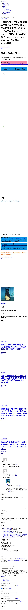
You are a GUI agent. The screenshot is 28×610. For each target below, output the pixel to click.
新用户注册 (6, 580)
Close (2, 608)
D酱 (7, 484)
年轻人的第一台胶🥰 (8, 528)
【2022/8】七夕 (7, 529)
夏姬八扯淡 (6, 5)
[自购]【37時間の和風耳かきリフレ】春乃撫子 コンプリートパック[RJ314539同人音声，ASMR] (13, 347)
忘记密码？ (9, 588)
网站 (2, 516)
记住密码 (4, 588)
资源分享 (5, 7)
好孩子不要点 (9, 10)
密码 (2, 585)
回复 (16, 464)
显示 (17, 585)
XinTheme (10, 560)
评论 (2, 499)
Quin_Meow (3, 303)
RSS (4, 14)
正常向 (7, 9)
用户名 (2, 583)
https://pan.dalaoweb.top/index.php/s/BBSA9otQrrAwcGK (13, 238)
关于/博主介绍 (6, 12)
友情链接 (5, 13)
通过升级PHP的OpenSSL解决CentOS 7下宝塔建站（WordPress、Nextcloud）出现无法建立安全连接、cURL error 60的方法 (15, 535)
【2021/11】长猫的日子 (8, 532)
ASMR (5, 257)
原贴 (10, 491)
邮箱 (2, 513)
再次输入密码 (4, 601)
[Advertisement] (14, 217)
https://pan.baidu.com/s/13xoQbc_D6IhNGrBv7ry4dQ (14, 245)
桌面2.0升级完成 (7, 531)
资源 (11, 257)
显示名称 (3, 510)
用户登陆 (5, 579)
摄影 (4, 6)
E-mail (2, 596)
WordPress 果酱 (16, 560)
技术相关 (5, 3)
